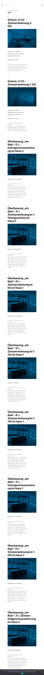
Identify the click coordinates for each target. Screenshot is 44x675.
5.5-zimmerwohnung (22, 186)
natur (9, 194)
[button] (42, 5)
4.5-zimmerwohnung (13, 186)
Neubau (11, 194)
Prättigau (14, 69)
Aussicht (26, 256)
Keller (17, 67)
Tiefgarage (13, 196)
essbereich (21, 189)
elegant (16, 189)
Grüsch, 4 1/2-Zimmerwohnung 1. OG (22, 83)
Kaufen (10, 185)
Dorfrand (23, 188)
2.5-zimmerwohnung (13, 657)
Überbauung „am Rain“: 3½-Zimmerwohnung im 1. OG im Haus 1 (21, 349)
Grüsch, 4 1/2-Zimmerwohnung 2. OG (20, 23)
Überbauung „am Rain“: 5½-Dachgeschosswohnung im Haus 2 (21, 146)
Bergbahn (13, 188)
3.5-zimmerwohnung (13, 390)
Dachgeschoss (18, 188)
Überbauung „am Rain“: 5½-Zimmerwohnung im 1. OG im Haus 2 (21, 550)
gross (24, 66)
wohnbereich (10, 197)
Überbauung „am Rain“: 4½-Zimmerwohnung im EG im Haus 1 (20, 283)
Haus (14, 191)
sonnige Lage (23, 69)
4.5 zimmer (17, 66)
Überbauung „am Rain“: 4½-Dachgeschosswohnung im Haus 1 (21, 483)
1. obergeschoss (12, 256)
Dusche (9, 189)
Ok (22, 673)
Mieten (25, 64)
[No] (42, 672)
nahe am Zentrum (23, 193)
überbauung (18, 196)
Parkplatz (9, 69)
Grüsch (9, 67)
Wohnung (19, 70)
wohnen (14, 197)
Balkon (21, 66)
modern (23, 67)
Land (15, 193)
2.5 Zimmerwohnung (20, 256)
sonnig (9, 196)
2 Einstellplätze (18, 126)
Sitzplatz (24, 194)
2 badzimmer (11, 66)
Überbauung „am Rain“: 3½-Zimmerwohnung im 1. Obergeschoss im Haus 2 (21, 215)
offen (27, 67)
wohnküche (15, 70)
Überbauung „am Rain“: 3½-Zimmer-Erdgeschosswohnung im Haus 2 (22, 617)
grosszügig (10, 191)
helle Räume (13, 67)
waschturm (10, 70)
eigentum (13, 189)
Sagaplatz (18, 69)
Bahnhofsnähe (10, 127)
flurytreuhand (11, 64)
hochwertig (22, 191)
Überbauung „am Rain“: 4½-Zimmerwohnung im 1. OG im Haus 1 (21, 416)
